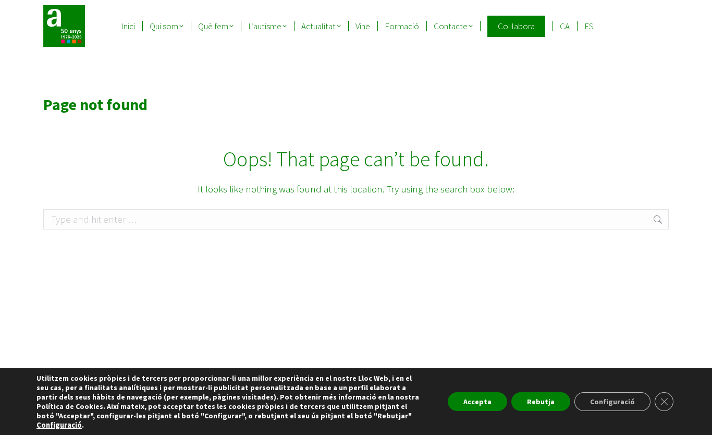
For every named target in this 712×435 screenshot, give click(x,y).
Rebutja (541, 401)
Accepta (477, 401)
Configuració (59, 425)
